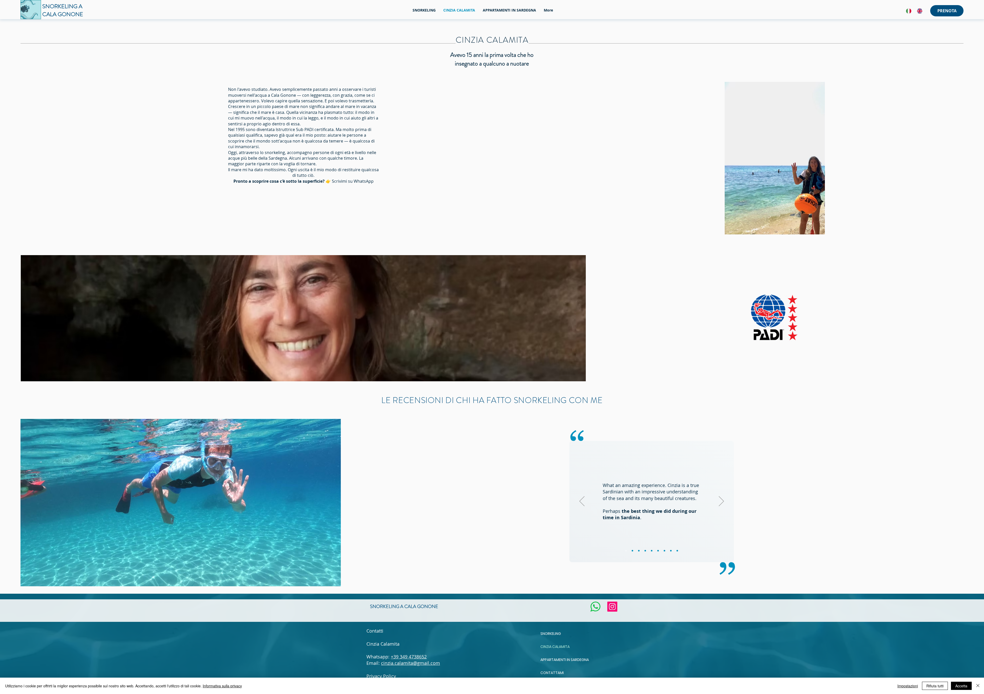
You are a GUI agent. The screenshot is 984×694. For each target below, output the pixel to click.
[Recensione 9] (677, 550)
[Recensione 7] (664, 550)
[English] (919, 11)
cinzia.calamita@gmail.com (410, 663)
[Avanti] (721, 501)
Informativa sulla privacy (222, 685)
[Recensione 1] (626, 550)
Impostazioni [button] (907, 685)
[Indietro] (582, 501)
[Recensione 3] (639, 550)
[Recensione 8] (671, 550)
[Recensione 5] (651, 550)
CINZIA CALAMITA (555, 646)
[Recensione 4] (645, 550)
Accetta (961, 685)
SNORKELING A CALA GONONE (404, 606)
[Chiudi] (978, 686)
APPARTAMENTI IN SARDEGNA (564, 659)
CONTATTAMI (552, 672)
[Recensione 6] (658, 550)
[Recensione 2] (632, 550)
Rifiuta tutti (935, 685)
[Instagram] (612, 607)
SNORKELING (550, 633)
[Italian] (908, 11)
